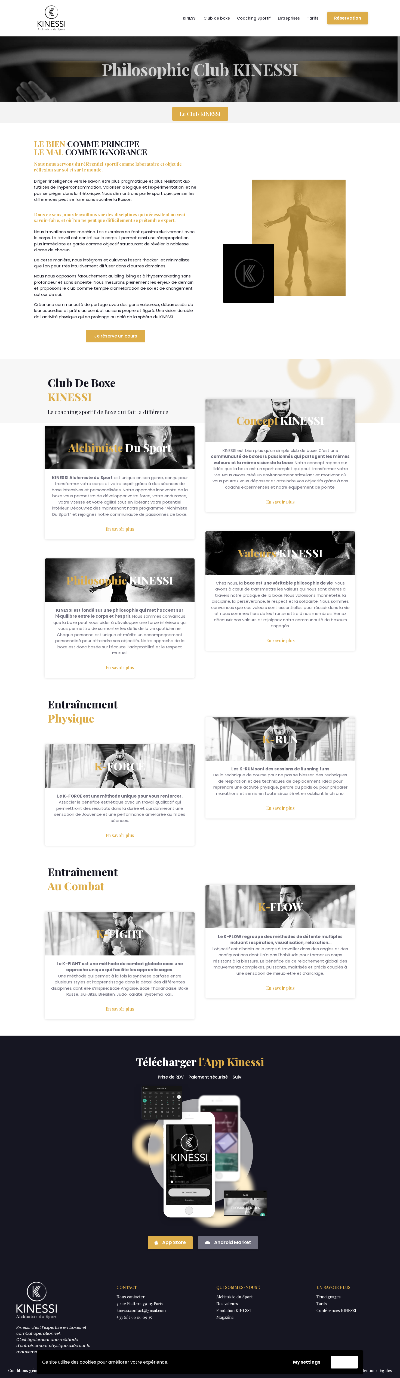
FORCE (119, 766)
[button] (347, 18)
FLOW (280, 906)
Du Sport (119, 447)
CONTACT (126, 1287)
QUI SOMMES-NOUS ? (238, 1287)
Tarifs (312, 18)
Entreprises (289, 18)
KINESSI (189, 18)
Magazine (225, 1317)
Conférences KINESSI (336, 1310)
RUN (280, 739)
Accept (344, 1362)
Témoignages (328, 1296)
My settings (306, 1362)
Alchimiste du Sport (234, 1296)
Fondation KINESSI (233, 1310)
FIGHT (119, 933)
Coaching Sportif (254, 18)
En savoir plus (120, 529)
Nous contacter (130, 1296)
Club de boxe (217, 18)
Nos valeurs (227, 1303)
